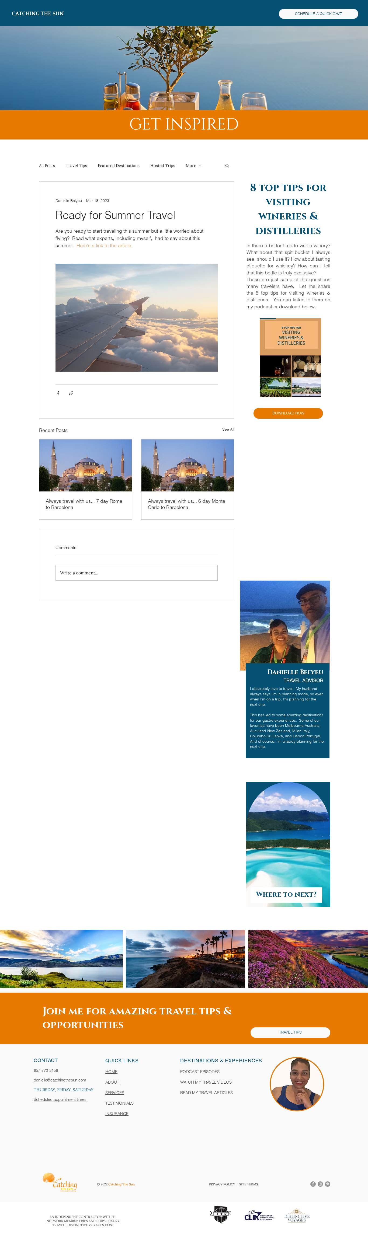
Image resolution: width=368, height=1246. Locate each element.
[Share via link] (71, 393)
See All (228, 429)
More (191, 165)
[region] (282, 678)
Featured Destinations (119, 165)
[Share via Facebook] (58, 393)
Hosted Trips (162, 165)
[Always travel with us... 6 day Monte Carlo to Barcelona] (187, 465)
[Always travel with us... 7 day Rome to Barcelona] (85, 465)
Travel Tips (76, 165)
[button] (227, 165)
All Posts (47, 165)
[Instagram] (320, 1184)
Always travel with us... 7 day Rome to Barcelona (84, 504)
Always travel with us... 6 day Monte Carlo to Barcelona (186, 504)
